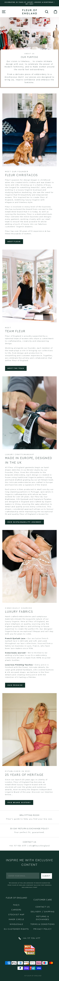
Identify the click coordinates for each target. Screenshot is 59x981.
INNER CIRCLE (16, 919)
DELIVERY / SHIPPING (42, 912)
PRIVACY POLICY (42, 929)
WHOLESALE (16, 924)
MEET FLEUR (14, 242)
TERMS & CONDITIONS (42, 924)
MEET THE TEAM (16, 368)
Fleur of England (33, 975)
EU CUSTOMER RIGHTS (16, 929)
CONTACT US (43, 907)
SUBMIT (46, 876)
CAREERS (16, 910)
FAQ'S (16, 905)
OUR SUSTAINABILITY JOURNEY (24, 522)
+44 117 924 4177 (31, 938)
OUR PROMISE (15, 685)
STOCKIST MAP (16, 915)
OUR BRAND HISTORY (19, 802)
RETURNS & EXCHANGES (42, 918)
